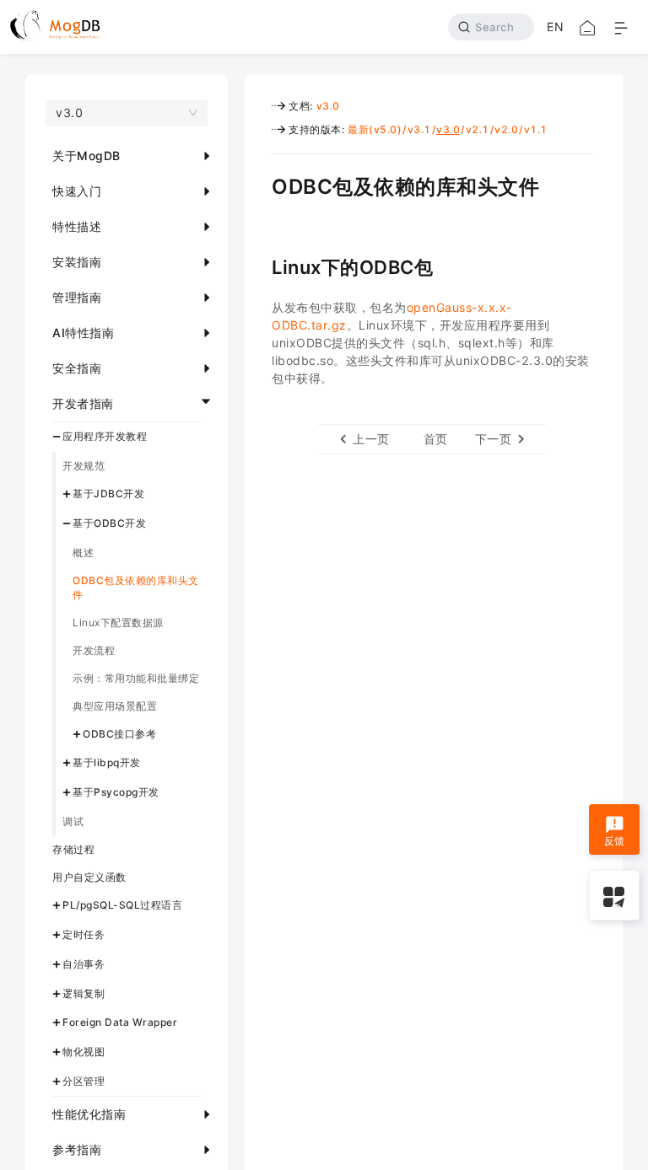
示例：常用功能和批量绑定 (136, 678)
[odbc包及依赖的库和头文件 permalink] (259, 184)
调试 (73, 821)
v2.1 (477, 129)
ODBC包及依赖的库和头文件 (136, 587)
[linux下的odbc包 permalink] (259, 265)
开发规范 (83, 465)
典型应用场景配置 (115, 706)
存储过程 (73, 849)
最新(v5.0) (375, 129)
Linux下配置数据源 (118, 622)
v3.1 (419, 129)
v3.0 (328, 105)
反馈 (614, 841)
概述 (83, 552)
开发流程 (94, 650)
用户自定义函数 (89, 877)
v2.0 (506, 129)
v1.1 (536, 129)
